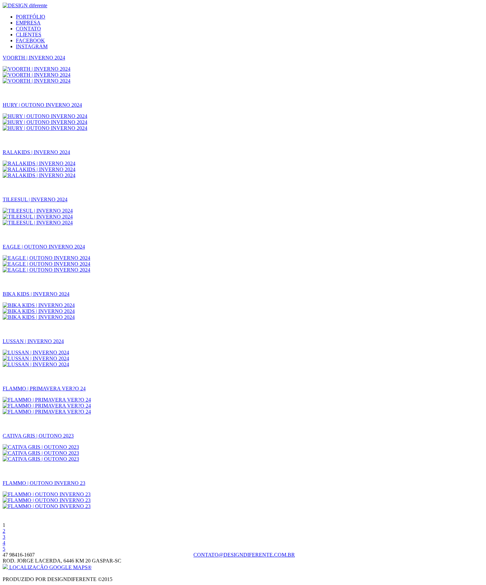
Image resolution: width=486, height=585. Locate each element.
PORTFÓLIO (30, 17)
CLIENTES (28, 34)
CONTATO (28, 28)
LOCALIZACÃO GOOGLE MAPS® (50, 567)
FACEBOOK (30, 40)
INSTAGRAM (32, 46)
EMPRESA (28, 22)
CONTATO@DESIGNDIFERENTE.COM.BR (244, 555)
